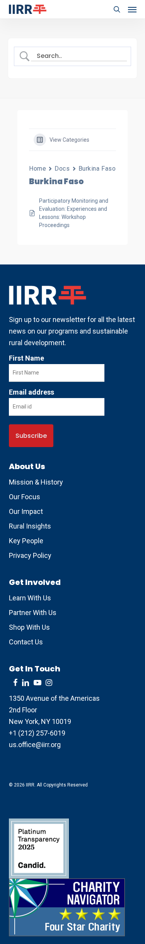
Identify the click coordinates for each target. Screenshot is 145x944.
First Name (26, 358)
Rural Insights (30, 526)
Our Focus (24, 497)
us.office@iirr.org (35, 745)
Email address (31, 392)
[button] (132, 9)
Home (37, 168)
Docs (62, 168)
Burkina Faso (97, 168)
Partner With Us (32, 612)
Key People (26, 541)
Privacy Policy (30, 555)
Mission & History (36, 482)
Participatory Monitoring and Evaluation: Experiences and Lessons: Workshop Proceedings (73, 213)
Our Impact (26, 511)
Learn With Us (30, 598)
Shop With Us (29, 627)
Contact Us (26, 642)
